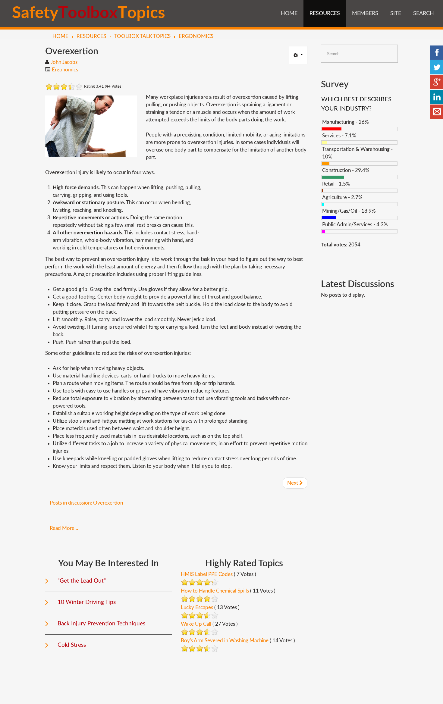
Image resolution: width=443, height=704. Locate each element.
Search (423, 13)
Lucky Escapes (197, 607)
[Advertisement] (256, 211)
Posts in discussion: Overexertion (86, 502)
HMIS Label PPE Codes (207, 574)
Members (365, 13)
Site (395, 13)
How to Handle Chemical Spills (215, 590)
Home (289, 13)
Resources (324, 13)
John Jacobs (64, 62)
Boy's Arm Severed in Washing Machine (225, 640)
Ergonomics (65, 69)
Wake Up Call (196, 624)
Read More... (64, 528)
